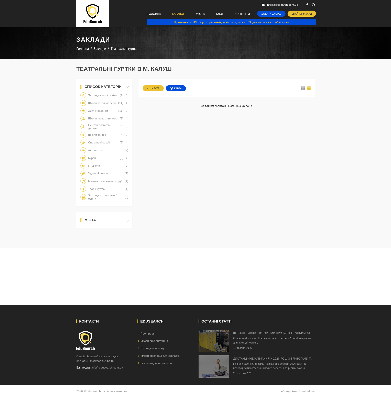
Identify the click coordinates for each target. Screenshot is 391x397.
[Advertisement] (195, 276)
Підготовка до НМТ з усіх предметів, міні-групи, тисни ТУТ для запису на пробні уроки (231, 22)
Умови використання (154, 340)
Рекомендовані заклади (156, 363)
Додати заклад (271, 13)
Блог (220, 13)
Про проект (148, 333)
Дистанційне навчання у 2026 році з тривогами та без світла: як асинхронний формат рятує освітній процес (273, 359)
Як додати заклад (152, 348)
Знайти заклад (302, 13)
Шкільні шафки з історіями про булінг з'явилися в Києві (272, 333)
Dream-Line (307, 391)
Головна (154, 13)
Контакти (242, 13)
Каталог (178, 13)
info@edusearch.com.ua (107, 367)
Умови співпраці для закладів (160, 355)
